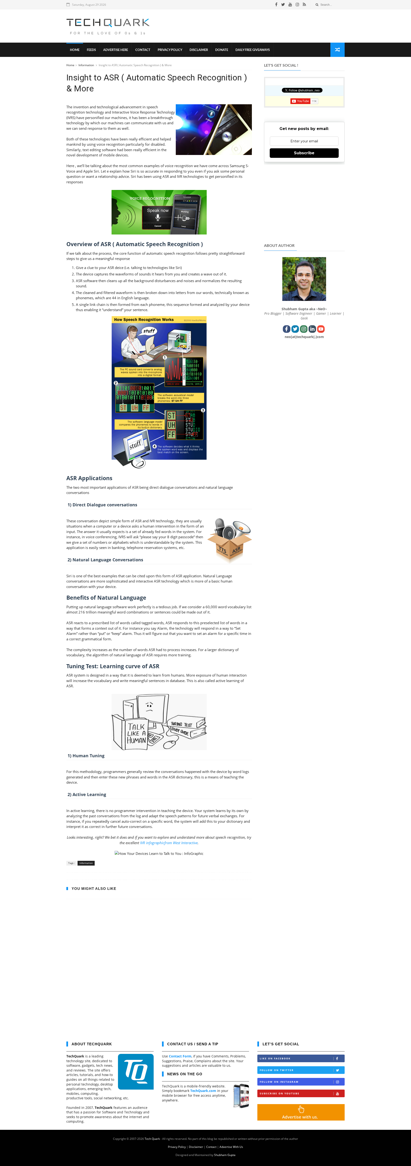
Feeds (91, 50)
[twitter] (283, 4)
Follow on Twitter (277, 1070)
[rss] (304, 4)
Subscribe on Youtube (279, 1093)
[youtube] (290, 4)
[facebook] (276, 4)
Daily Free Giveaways (252, 50)
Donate (221, 50)
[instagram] (297, 4)
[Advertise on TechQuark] (301, 1119)
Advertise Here (115, 50)
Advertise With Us (231, 1147)
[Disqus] (159, 968)
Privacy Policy (170, 50)
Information (86, 65)
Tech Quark (152, 1139)
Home (74, 50)
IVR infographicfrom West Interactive (169, 842)
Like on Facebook (275, 1058)
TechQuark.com (203, 1090)
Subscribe (304, 153)
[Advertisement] (258, 26)
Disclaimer (199, 50)
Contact (142, 50)
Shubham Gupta (224, 1155)
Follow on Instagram (279, 1081)
